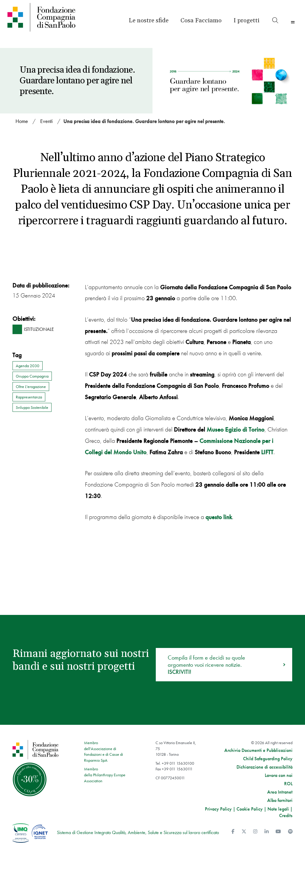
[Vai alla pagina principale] (41, 17)
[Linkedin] (266, 831)
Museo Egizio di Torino (235, 429)
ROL (288, 784)
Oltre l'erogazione (31, 386)
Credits (285, 815)
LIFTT (267, 452)
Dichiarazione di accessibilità (264, 767)
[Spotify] (290, 831)
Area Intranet (279, 792)
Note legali (278, 809)
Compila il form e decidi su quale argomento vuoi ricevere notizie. (206, 665)
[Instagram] (255, 831)
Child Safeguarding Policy (267, 759)
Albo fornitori (279, 800)
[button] (246, 20)
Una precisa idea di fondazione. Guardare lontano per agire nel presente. (144, 121)
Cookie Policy (249, 809)
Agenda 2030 (27, 365)
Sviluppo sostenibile (32, 407)
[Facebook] (232, 831)
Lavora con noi (278, 775)
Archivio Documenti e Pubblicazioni (258, 750)
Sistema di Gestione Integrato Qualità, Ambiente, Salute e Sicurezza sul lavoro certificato (138, 832)
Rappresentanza (29, 397)
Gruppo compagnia (32, 376)
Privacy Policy (218, 809)
